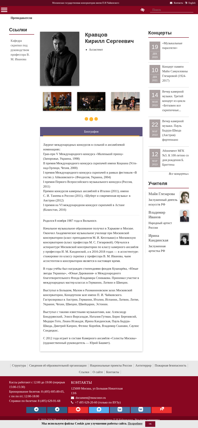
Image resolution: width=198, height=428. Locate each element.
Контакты (112, 372)
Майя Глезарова (161, 194)
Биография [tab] (91, 131)
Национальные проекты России (111, 365)
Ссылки (84, 372)
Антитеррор (143, 365)
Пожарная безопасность (170, 365)
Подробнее (135, 423)
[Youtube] (78, 410)
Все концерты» (179, 173)
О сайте (98, 372)
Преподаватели (21, 18)
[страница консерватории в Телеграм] (36, 410)
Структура (19, 365)
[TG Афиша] (57, 410)
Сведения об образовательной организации (58, 365)
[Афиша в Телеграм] (162, 410)
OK (150, 424)
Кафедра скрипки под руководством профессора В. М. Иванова (20, 50)
